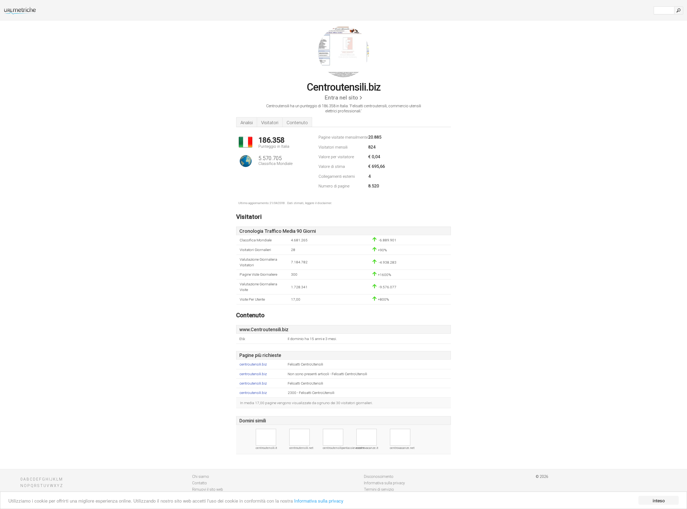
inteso (659, 500)
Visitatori (269, 122)
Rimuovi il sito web (207, 489)
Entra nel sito (341, 97)
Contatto (199, 483)
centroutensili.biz (253, 364)
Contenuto (297, 122)
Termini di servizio (379, 489)
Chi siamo (200, 476)
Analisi (246, 122)
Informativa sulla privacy (319, 500)
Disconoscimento (378, 476)
